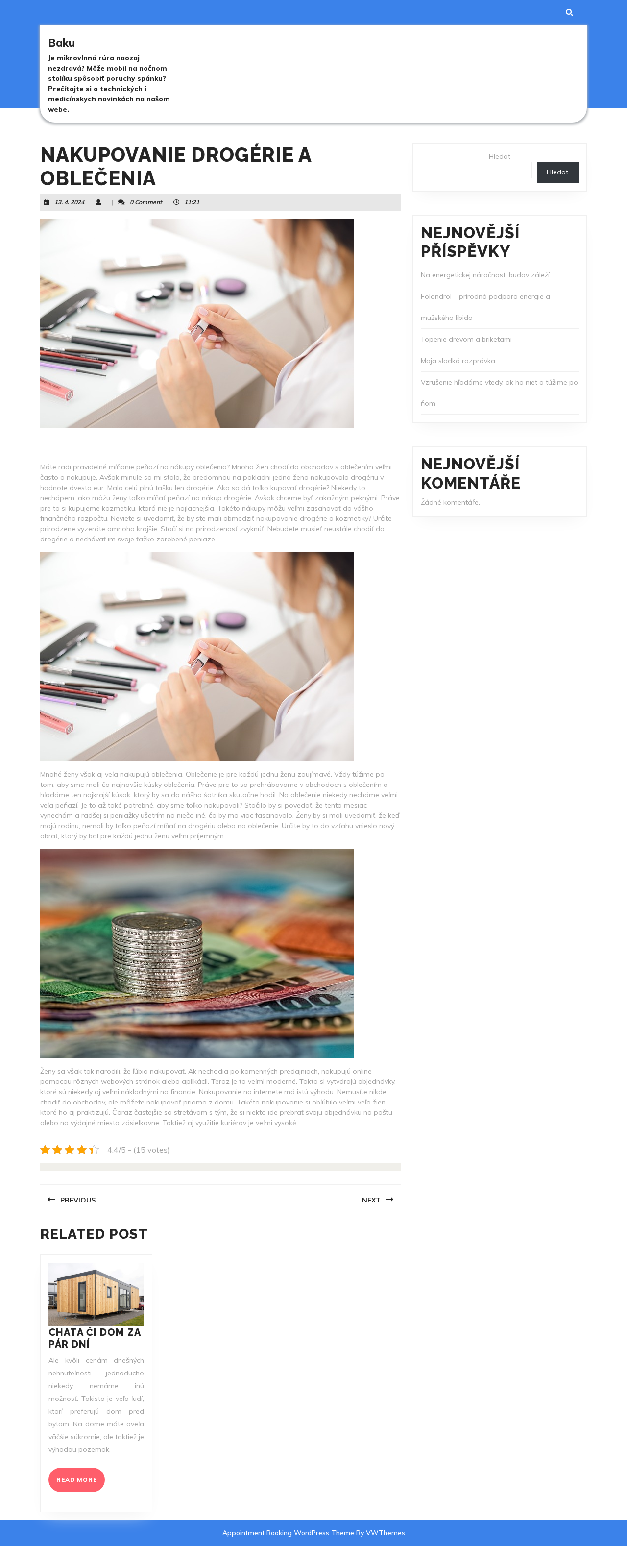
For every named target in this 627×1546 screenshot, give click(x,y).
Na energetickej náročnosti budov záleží (485, 274)
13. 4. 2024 (69, 202)
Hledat (499, 156)
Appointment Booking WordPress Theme (289, 1532)
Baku (61, 42)
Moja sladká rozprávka (458, 360)
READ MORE (80, 1483)
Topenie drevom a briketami (466, 339)
